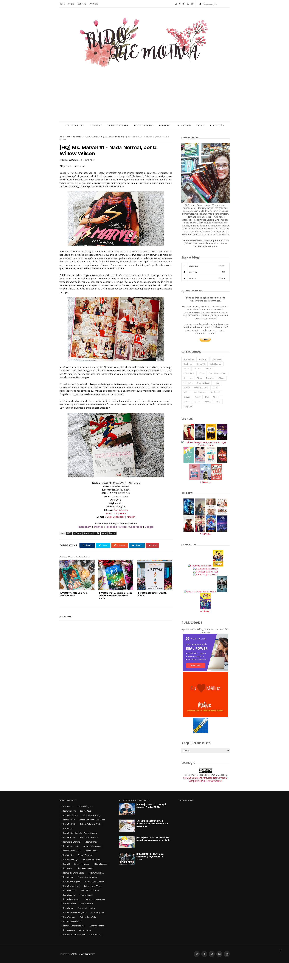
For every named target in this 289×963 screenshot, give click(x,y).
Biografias (216, 359)
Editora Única (95, 934)
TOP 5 (197, 401)
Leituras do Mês (201, 387)
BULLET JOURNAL (144, 125)
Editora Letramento (85, 868)
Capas (186, 368)
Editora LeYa (67, 868)
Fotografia (188, 383)
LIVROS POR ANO (74, 125)
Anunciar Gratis (213, 732)
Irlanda (187, 387)
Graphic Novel (91, 137)
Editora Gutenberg (69, 859)
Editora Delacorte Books (90, 824)
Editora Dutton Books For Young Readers (79, 833)
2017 (68, 137)
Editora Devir (67, 828)
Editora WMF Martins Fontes (73, 934)
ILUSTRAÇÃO (217, 125)
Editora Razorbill (69, 903)
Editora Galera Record (71, 850)
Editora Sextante (68, 917)
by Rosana (77, 137)
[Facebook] (179, 4)
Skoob (109, 513)
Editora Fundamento (70, 846)
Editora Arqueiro (69, 811)
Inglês (216, 383)
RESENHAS (96, 125)
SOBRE (71, 4)
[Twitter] (184, 4)
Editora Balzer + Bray (91, 815)
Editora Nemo (67, 877)
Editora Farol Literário (71, 842)
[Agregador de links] (200, 732)
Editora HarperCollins (91, 859)
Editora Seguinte (97, 912)
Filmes (221, 378)
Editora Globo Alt (85, 855)
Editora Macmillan (96, 873)
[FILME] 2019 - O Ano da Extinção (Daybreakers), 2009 (150, 856)
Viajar (218, 401)
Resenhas (119, 137)
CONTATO (82, 4)
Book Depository (115, 516)
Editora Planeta (85, 895)
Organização (199, 392)
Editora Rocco (67, 908)
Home (61, 137)
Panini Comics (121, 509)
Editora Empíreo (68, 837)
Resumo (187, 397)
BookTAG (201, 364)
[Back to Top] (280, 951)
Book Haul (188, 364)
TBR (215, 397)
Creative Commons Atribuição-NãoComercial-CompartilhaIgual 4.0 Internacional (205, 779)
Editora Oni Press (69, 890)
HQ (102, 137)
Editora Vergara (68, 930)
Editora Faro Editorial (89, 837)
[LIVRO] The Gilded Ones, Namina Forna (73, 594)
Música (187, 392)
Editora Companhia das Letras (92, 819)
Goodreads (120, 513)
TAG (207, 397)
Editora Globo (68, 855)
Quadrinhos (215, 392)
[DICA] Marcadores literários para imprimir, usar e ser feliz (153, 838)
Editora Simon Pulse (88, 917)
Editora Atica (85, 811)
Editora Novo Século (93, 886)
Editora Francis (91, 842)
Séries (197, 397)
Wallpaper (188, 406)
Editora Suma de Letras (71, 921)
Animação (203, 359)
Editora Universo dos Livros (73, 926)
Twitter (98, 526)
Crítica (201, 373)
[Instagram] (176, 4)
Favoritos (210, 378)
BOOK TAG (165, 125)
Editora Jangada (100, 864)
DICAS (200, 125)
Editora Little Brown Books (73, 873)
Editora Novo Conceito (94, 881)
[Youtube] (188, 4)
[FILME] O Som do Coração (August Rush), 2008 (151, 805)
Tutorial (207, 401)
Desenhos (188, 378)
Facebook (111, 526)
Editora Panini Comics (90, 890)
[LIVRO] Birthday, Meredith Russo (152, 594)
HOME (62, 4)
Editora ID (66, 864)
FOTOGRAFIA (184, 125)
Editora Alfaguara (85, 806)
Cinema (197, 368)
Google (149, 526)
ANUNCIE (94, 4)
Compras (209, 368)
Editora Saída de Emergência (74, 912)
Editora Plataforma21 (71, 899)
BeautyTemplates (86, 953)
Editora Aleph (67, 806)
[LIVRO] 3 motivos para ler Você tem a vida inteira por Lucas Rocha (115, 596)
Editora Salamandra (86, 908)
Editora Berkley (68, 819)
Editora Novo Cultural (71, 886)
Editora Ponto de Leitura (94, 899)
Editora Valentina (97, 926)
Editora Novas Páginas (71, 881)
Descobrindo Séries (217, 373)
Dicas (199, 378)
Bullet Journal (215, 364)
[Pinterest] (192, 4)
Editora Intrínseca (81, 864)
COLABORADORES (118, 125)
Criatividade (189, 373)
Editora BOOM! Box (70, 815)
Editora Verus (85, 930)
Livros (109, 137)
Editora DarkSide (69, 824)
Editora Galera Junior (92, 846)
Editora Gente (91, 850)
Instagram (84, 526)
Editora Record (86, 903)
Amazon (131, 516)
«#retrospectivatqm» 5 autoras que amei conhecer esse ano (152, 823)
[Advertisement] (144, 99)
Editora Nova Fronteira (87, 877)
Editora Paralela (68, 895)
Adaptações (189, 359)
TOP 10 (187, 401)
